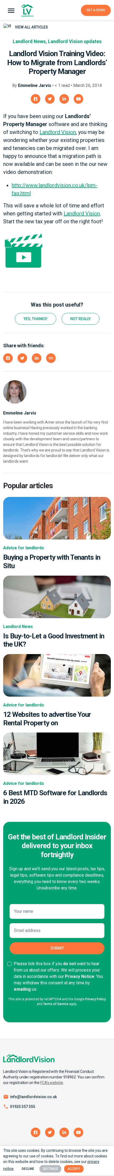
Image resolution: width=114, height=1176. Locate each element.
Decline (28, 1169)
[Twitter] (50, 1132)
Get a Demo (95, 10)
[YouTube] (78, 1132)
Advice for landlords (23, 547)
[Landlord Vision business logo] (27, 10)
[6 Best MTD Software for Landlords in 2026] (57, 753)
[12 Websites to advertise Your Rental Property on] (57, 674)
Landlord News (29, 41)
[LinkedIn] (64, 1132)
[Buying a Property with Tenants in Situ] (57, 518)
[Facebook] (35, 1132)
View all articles (31, 27)
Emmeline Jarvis (34, 85)
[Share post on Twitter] (22, 358)
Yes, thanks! (35, 319)
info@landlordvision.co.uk (33, 1097)
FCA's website (51, 1083)
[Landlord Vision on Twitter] (50, 99)
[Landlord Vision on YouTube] (78, 99)
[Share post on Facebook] (8, 358)
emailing (22, 989)
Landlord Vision (58, 132)
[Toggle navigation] (11, 10)
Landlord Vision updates (75, 41)
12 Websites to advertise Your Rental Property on (47, 718)
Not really (80, 319)
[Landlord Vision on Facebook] (35, 99)
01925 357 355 (22, 1106)
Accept (74, 1169)
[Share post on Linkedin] (36, 358)
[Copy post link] (51, 358)
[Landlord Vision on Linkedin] (64, 99)
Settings (50, 1169)
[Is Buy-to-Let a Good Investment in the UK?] (57, 596)
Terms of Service (55, 1004)
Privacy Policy (95, 999)
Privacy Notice (79, 976)
